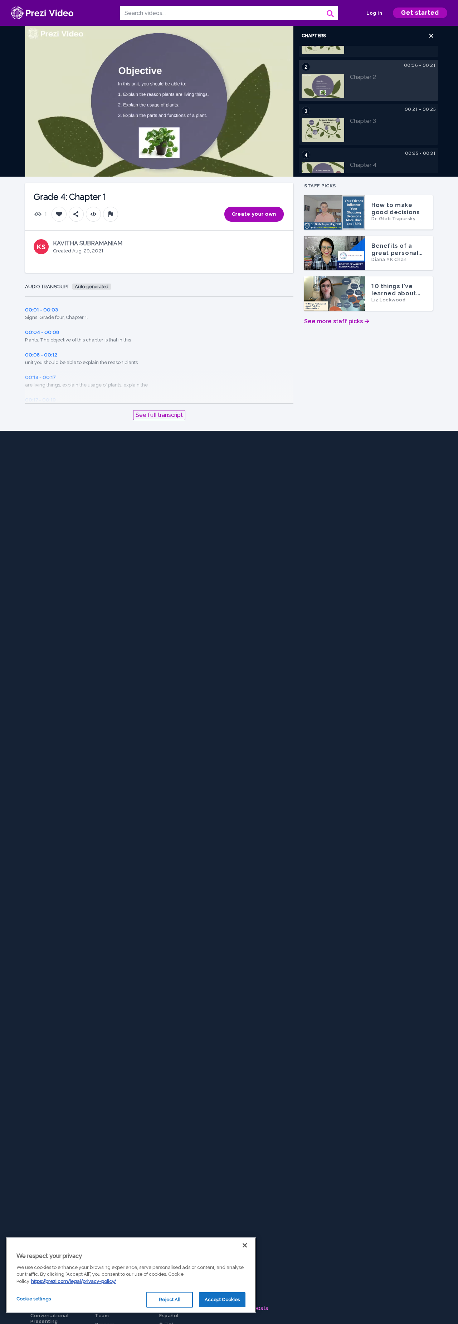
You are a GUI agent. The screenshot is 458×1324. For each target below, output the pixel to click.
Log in (374, 13)
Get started (420, 12)
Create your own (254, 214)
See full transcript (159, 415)
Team (102, 1315)
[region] (131, 1275)
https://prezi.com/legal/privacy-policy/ (73, 1281)
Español (169, 1315)
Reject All (169, 1299)
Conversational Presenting (49, 1318)
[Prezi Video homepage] (42, 12)
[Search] (329, 13)
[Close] (245, 1245)
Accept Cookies (222, 1299)
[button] (431, 35)
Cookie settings (33, 1298)
